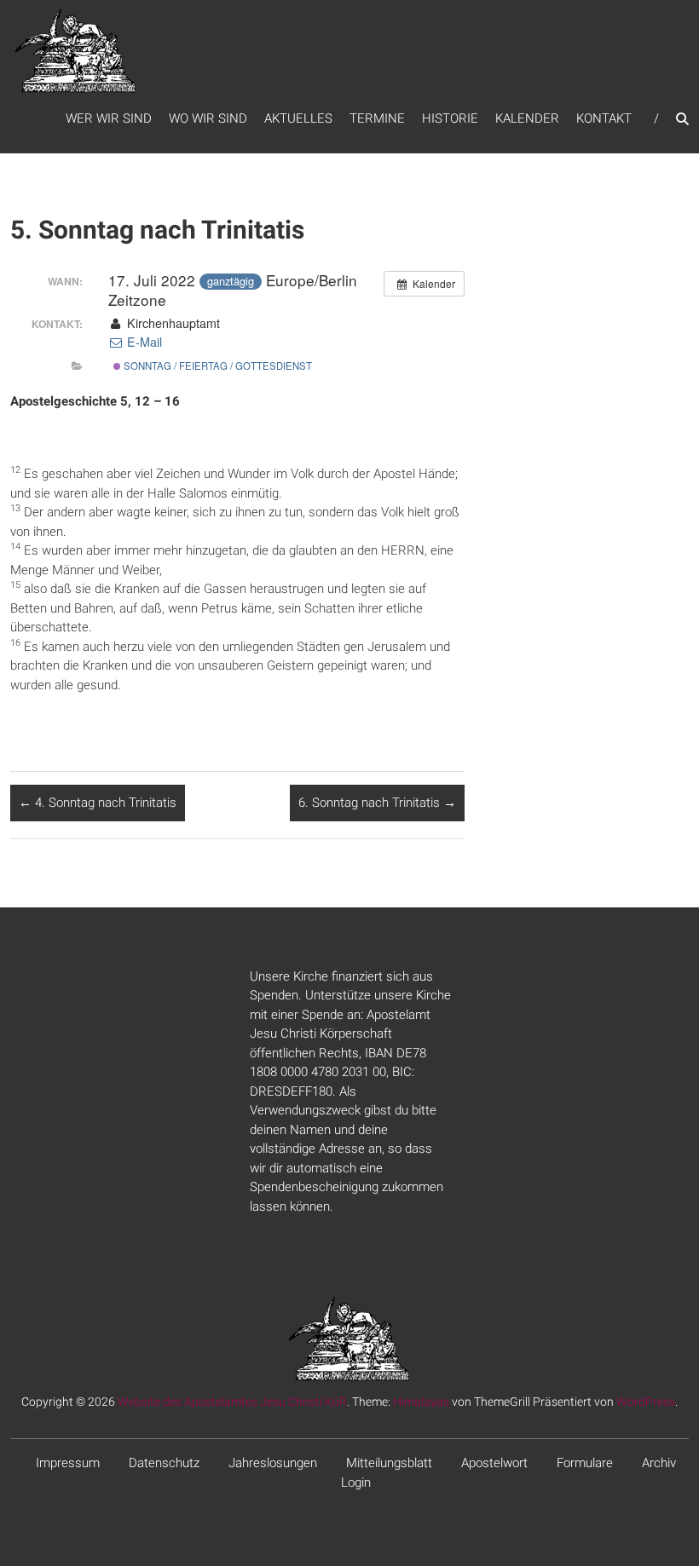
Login (356, 1482)
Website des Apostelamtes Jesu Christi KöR (232, 1401)
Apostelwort (494, 1463)
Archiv (659, 1463)
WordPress (645, 1401)
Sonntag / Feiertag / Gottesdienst (216, 365)
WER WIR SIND (109, 118)
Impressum (68, 1463)
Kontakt (604, 118)
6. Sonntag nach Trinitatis (377, 802)
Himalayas (421, 1401)
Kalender (527, 118)
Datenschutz (164, 1463)
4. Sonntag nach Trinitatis (97, 802)
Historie (450, 118)
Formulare (585, 1463)
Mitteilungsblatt (389, 1463)
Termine (377, 118)
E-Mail (143, 341)
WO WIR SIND (208, 118)
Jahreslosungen (272, 1463)
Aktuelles (298, 118)
